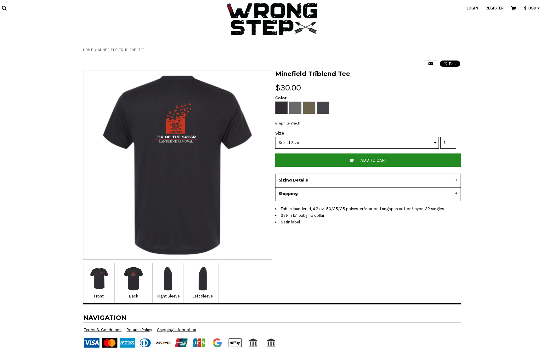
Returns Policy (139, 329)
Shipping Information (176, 329)
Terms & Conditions (103, 329)
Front (99, 296)
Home (88, 50)
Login (472, 8)
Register (494, 8)
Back (133, 296)
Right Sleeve (168, 296)
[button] (4, 7)
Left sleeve (203, 296)
